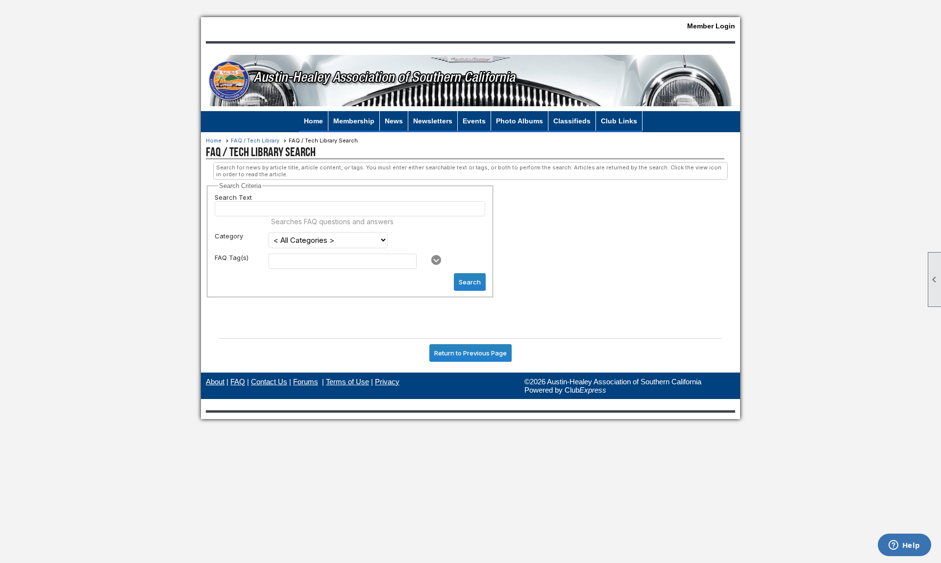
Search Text (233, 197)
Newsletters (432, 121)
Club (585, 390)
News (394, 121)
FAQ (237, 381)
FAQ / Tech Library (255, 140)
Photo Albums (519, 121)
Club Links (619, 121)
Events (474, 121)
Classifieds (572, 121)
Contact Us (269, 381)
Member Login (711, 26)
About (215, 381)
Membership (353, 121)
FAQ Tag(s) (231, 257)
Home (313, 121)
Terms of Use (347, 381)
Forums (305, 381)
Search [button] (470, 282)
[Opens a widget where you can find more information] (904, 546)
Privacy (387, 381)
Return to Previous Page (470, 353)
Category (229, 236)
